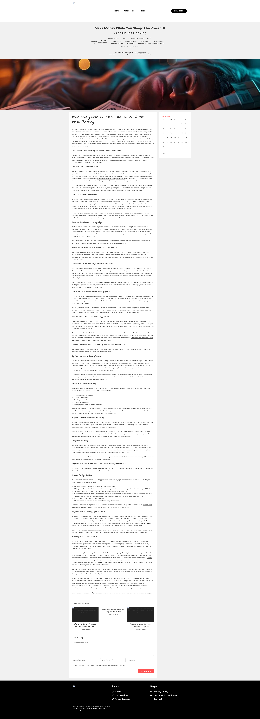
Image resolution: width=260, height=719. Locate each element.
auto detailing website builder (135, 377)
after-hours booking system (117, 42)
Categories (128, 11)
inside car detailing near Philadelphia (109, 457)
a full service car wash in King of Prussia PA (111, 179)
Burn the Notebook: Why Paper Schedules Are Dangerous (140, 625)
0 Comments (124, 47)
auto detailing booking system (122, 273)
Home (116, 11)
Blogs (143, 11)
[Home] (112, 52)
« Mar (163, 153)
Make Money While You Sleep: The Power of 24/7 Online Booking (130, 54)
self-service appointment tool (158, 42)
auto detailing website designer (91, 231)
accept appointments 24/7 (103, 42)
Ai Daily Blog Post (143, 38)
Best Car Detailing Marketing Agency (111, 562)
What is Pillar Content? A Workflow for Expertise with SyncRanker (85, 625)
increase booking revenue (144, 42)
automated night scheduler (131, 42)
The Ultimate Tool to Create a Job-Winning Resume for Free (113, 610)
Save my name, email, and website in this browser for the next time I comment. (101, 665)
